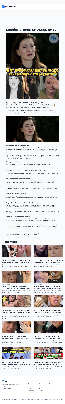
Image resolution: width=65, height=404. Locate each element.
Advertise (41, 390)
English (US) (52, 399)
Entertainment (31, 390)
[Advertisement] (32, 19)
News (29, 388)
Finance (29, 392)
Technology (30, 383)
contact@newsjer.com (6, 388)
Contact (40, 386)
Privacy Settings (59, 399)
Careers (40, 388)
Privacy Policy (52, 383)
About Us (41, 383)
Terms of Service (52, 386)
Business (30, 386)
